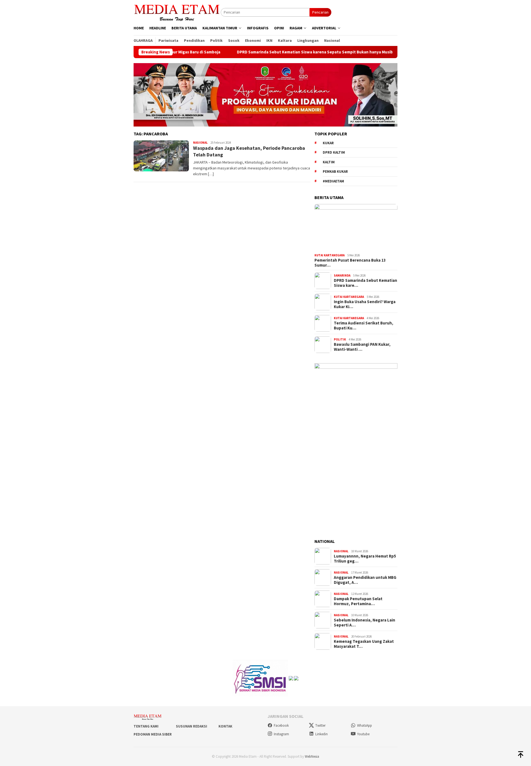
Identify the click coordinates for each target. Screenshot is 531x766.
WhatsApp (364, 725)
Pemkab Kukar (335, 171)
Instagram (281, 734)
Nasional (200, 143)
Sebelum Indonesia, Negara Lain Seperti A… (364, 623)
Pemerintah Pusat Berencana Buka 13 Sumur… (350, 263)
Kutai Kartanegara (329, 255)
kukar (328, 143)
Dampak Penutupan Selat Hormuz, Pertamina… (358, 601)
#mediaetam (333, 181)
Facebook (281, 725)
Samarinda (342, 275)
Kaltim (329, 162)
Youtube (363, 734)
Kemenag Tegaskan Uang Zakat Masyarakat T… (364, 644)
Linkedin (321, 734)
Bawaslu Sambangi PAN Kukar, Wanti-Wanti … (362, 347)
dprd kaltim (334, 152)
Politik (340, 339)
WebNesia (312, 756)
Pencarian (320, 12)
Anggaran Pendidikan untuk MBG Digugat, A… (365, 580)
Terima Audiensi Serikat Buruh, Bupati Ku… (363, 326)
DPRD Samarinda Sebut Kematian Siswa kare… (365, 283)
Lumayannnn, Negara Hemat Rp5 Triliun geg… (365, 559)
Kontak (225, 726)
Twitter (320, 725)
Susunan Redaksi (191, 726)
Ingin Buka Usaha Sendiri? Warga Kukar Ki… (364, 304)
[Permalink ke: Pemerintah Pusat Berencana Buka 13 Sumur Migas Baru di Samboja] (355, 227)
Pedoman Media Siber (153, 734)
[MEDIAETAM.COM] (177, 11)
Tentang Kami (146, 726)
